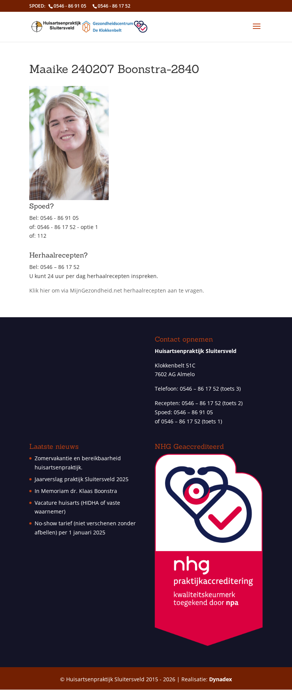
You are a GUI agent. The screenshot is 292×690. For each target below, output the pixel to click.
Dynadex (220, 679)
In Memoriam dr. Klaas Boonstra (76, 490)
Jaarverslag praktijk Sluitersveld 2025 (82, 479)
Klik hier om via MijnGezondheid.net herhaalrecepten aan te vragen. (116, 290)
